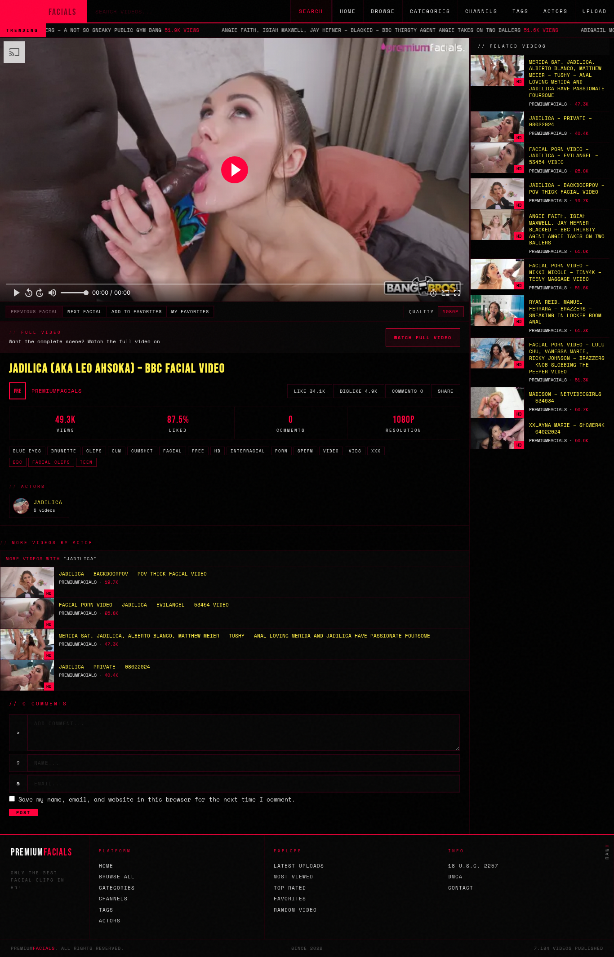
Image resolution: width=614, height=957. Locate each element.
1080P (450, 311)
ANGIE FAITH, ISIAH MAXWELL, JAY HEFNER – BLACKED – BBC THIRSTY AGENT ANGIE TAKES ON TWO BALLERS (314, 30)
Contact (460, 887)
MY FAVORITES (190, 311)
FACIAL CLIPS (51, 462)
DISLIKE (359, 391)
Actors (555, 11)
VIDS (355, 451)
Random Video (295, 909)
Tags (520, 11)
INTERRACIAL (248, 451)
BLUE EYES (27, 451)
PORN (281, 451)
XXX (376, 451)
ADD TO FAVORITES (136, 311)
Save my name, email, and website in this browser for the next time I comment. (156, 799)
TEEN (86, 462)
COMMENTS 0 (407, 391)
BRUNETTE (63, 451)
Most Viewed (293, 876)
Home (348, 11)
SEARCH (311, 11)
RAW (607, 851)
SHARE (446, 391)
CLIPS (94, 451)
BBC (17, 462)
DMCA (455, 876)
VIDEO (331, 451)
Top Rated (290, 887)
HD (217, 451)
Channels (481, 11)
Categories (430, 11)
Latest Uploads (299, 865)
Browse (383, 11)
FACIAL (172, 451)
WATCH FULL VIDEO (423, 337)
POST (23, 812)
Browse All (117, 876)
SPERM (305, 451)
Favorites (290, 898)
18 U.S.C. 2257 (473, 865)
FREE (198, 451)
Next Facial (84, 311)
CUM (116, 451)
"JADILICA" (80, 558)
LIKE (309, 391)
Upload (595, 11)
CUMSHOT (142, 451)
